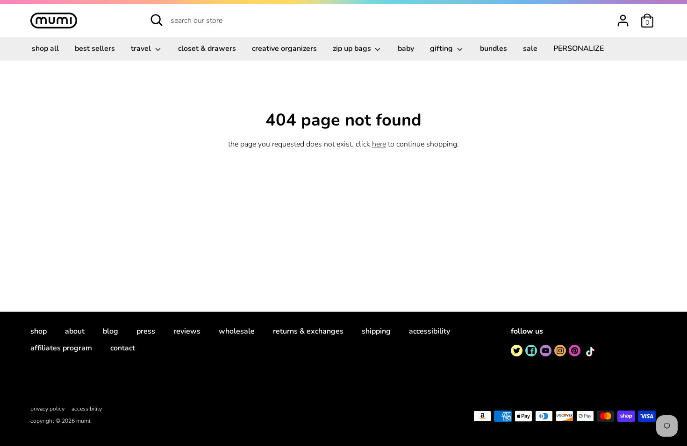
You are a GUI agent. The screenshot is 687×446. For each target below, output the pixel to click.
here (379, 144)
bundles (493, 48)
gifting (442, 48)
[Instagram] (560, 350)
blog (110, 331)
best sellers (95, 48)
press (145, 331)
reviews (186, 331)
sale (530, 48)
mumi (83, 421)
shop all (45, 48)
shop (38, 331)
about (75, 331)
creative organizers (284, 48)
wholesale (237, 331)
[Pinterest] (574, 350)
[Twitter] (516, 350)
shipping (376, 331)
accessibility (429, 331)
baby (406, 48)
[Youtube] (545, 350)
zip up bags (353, 48)
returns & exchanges (308, 331)
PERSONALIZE (578, 48)
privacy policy (47, 408)
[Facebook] (531, 350)
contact (122, 348)
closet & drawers (207, 48)
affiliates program (61, 348)
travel (142, 48)
